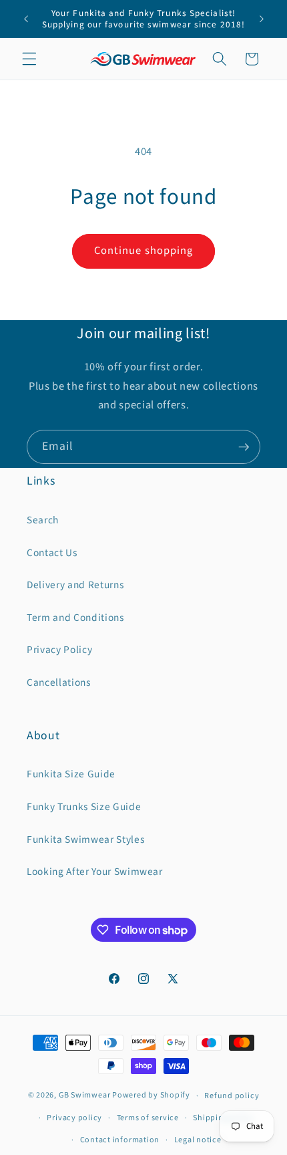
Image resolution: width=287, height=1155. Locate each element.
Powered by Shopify (151, 1096)
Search (43, 520)
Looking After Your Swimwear (95, 871)
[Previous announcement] (26, 18)
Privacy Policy (59, 649)
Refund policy (231, 1096)
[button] (29, 59)
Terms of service (148, 1118)
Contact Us (52, 552)
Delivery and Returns (75, 585)
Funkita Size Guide (71, 774)
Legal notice (198, 1140)
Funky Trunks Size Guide (84, 806)
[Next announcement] (261, 18)
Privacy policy (74, 1118)
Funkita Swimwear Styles (85, 839)
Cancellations (59, 682)
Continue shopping (144, 251)
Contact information (120, 1140)
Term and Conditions (75, 617)
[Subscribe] (244, 447)
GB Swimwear (84, 1096)
